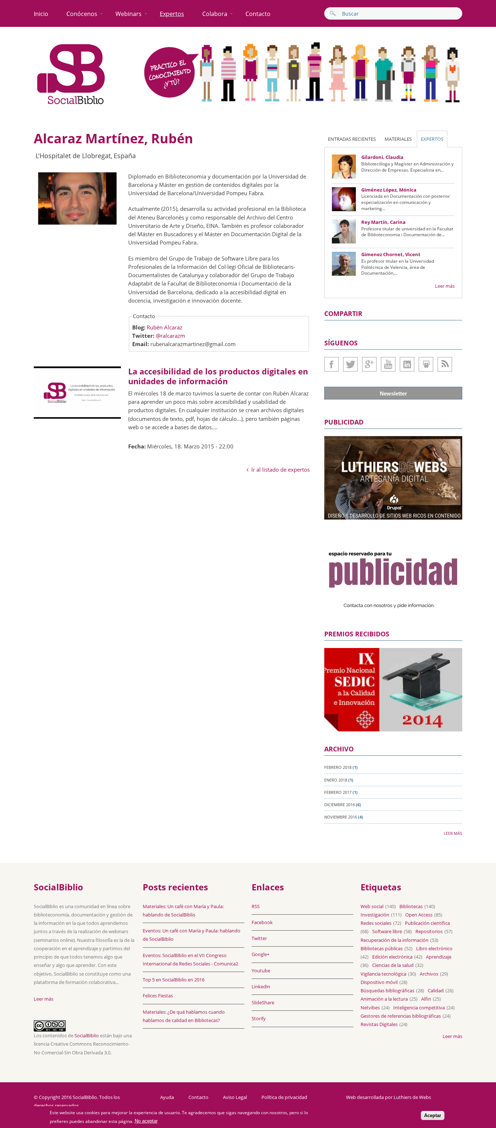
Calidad (436, 990)
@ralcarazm (170, 335)
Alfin (426, 999)
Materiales (398, 139)
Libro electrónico (434, 948)
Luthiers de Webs (412, 1097)
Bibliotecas (411, 906)
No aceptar (146, 1121)
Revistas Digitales (379, 1024)
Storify (259, 1018)
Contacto (258, 14)
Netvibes (370, 1007)
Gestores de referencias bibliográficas (401, 1016)
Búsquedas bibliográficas (387, 990)
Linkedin (407, 364)
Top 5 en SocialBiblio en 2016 (173, 979)
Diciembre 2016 (339, 804)
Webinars (128, 14)
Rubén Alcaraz (164, 327)
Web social (372, 906)
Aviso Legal (235, 1097)
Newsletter (393, 393)
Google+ (369, 364)
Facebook (331, 364)
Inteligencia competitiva (419, 1007)
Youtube (388, 364)
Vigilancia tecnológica (383, 974)
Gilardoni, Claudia (382, 157)
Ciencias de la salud (393, 965)
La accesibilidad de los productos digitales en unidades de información (218, 376)
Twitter (350, 364)
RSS (256, 906)
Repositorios (429, 931)
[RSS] (445, 364)
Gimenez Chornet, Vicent (390, 254)
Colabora (214, 14)
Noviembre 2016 (340, 817)
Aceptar (432, 1116)
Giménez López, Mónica (388, 189)
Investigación (375, 914)
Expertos (172, 14)
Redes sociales (376, 923)
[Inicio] (71, 104)
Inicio (41, 14)
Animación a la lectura (384, 999)
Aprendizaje (438, 956)
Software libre (387, 931)
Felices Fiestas (158, 995)
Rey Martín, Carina (383, 222)
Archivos (429, 974)
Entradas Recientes (352, 139)
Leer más (445, 286)
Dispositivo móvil (379, 982)
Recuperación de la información (394, 940)
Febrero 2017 (337, 792)
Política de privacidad (284, 1097)
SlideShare (426, 364)
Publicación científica (427, 923)
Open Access (418, 914)
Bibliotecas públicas (382, 948)
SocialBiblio (86, 1035)
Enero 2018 (335, 780)
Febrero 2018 (337, 767)
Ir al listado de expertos (280, 469)
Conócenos (81, 14)
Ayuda (167, 1097)
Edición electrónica (392, 956)
